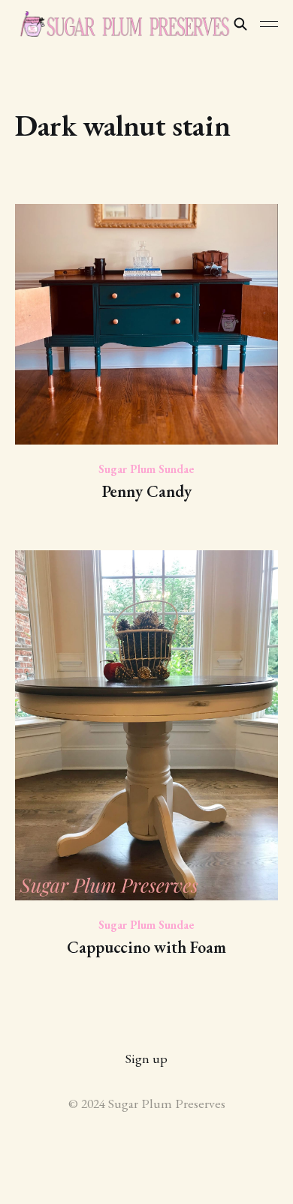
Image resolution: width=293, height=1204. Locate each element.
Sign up (146, 1058)
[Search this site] (240, 24)
